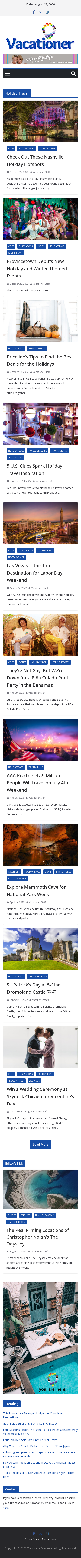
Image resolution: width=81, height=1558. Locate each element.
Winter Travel (15, 253)
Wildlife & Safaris (17, 878)
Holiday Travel (26, 148)
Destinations (26, 246)
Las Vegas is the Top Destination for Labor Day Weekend (34, 572)
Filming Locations (44, 1215)
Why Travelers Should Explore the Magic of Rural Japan (36, 1446)
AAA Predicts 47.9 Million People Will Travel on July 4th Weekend (37, 782)
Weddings (34, 1081)
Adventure (14, 872)
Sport (48, 872)
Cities (11, 148)
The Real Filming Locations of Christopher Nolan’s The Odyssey (37, 1237)
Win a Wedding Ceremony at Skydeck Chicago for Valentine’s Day (40, 1096)
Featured (25, 1215)
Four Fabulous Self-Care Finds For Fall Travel (30, 1440)
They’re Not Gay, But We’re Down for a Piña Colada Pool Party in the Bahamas (37, 677)
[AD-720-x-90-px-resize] (40, 57)
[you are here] (40, 1284)
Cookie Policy (49, 1539)
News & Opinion (37, 348)
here (5, 1507)
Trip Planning (15, 457)
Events (40, 246)
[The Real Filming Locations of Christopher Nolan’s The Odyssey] (40, 1189)
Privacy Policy (32, 1539)
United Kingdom (16, 1222)
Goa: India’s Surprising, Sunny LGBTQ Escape (30, 1423)
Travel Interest (47, 148)
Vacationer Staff (41, 172)
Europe (12, 1215)
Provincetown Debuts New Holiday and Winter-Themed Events (37, 268)
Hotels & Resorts (38, 450)
